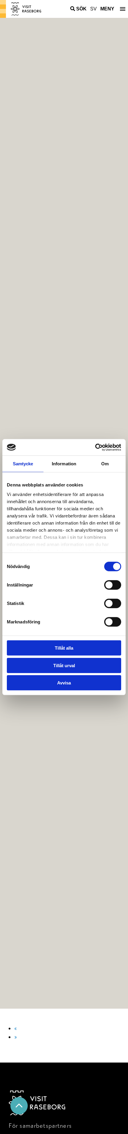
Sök (81, 8)
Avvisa (64, 682)
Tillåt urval (64, 665)
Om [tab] (105, 463)
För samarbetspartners (40, 1125)
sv (93, 8)
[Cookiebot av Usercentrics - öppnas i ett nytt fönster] (95, 447)
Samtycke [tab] (23, 463)
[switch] (112, 585)
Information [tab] (64, 463)
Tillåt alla (64, 648)
